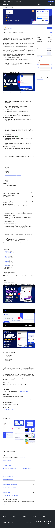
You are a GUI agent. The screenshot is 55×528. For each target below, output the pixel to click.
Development (21, 32)
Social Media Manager (8, 262)
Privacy (4, 517)
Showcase (14, 513)
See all (51, 71)
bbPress (44, 516)
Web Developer (7, 251)
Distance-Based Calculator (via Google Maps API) (13, 175)
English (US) (50, 46)
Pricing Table (7, 265)
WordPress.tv (25, 517)
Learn (24, 513)
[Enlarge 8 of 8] (33, 440)
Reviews (10, 32)
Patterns (14, 517)
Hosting (4, 516)
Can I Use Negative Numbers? (8, 473)
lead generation (49, 50)
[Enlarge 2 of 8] (12, 433)
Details (5, 32)
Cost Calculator (49, 48)
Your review (39, 71)
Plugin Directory (5, 4)
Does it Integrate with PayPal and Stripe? (10, 484)
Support (50, 32)
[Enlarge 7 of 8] (33, 434)
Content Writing (7, 257)
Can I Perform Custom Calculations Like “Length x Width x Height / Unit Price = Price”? (17, 468)
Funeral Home (7, 260)
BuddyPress (45, 517)
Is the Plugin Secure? (6, 492)
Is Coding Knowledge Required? (8, 476)
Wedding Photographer (8, 253)
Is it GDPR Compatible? (7, 460)
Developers (24, 516)
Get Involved (35, 513)
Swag (34, 517)
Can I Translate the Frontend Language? (9, 481)
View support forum (40, 79)
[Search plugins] (12, 7)
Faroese (13, 522)
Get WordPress (51, 1)
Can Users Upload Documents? (8, 479)
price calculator (49, 52)
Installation (15, 32)
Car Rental (6, 256)
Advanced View (39, 56)
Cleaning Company (8, 252)
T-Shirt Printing (7, 255)
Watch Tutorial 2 (6, 348)
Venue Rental (7, 258)
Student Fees (7, 261)
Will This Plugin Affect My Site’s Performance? (10, 495)
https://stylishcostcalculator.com (10, 409)
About (4, 513)
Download (49, 27)
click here (28, 242)
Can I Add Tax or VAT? (7, 465)
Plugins (14, 516)
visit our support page (21, 457)
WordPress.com (45, 513)
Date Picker (6, 173)
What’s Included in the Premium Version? (9, 471)
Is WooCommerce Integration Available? (9, 487)
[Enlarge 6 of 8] (33, 428)
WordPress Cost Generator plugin (23, 391)
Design (10, 28)
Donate (34, 516)
